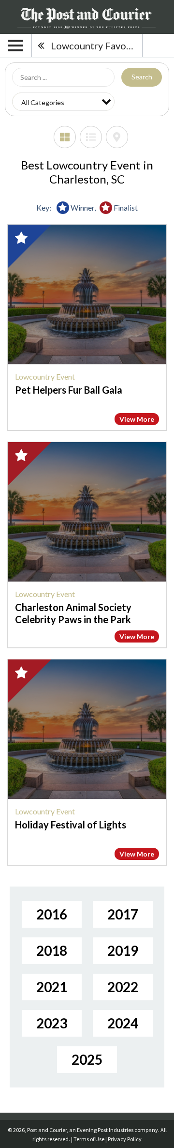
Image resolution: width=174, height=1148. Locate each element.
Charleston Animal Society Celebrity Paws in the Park (73, 613)
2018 (51, 950)
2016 (51, 914)
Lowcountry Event (45, 376)
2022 (122, 987)
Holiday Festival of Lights (70, 824)
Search (141, 77)
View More (136, 419)
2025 (87, 1059)
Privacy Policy (125, 1139)
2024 (122, 1023)
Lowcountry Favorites (97, 45)
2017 (122, 914)
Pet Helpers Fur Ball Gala (68, 390)
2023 (51, 1023)
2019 (122, 950)
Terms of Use (88, 1139)
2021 (51, 987)
